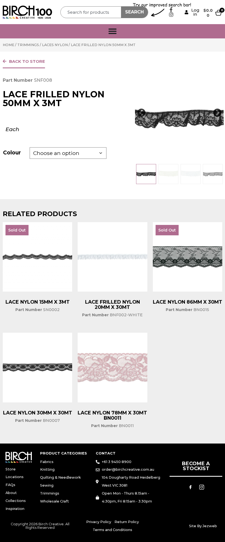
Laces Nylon (55, 45)
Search (134, 12)
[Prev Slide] (141, 113)
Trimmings (28, 45)
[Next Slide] (217, 113)
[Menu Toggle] (112, 31)
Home (8, 45)
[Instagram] (171, 14)
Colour (12, 152)
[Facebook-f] (171, 9)
